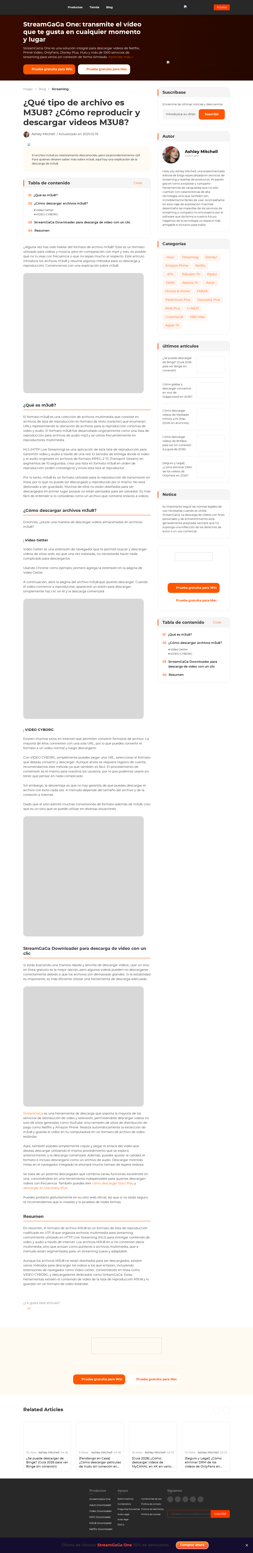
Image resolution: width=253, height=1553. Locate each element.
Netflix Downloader (101, 1529)
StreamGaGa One (99, 1499)
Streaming (60, 89)
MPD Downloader (100, 1517)
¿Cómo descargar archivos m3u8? (61, 203)
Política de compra (151, 1504)
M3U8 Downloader (100, 1523)
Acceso (222, 7)
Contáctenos (124, 1504)
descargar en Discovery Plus (45, 1188)
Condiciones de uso (151, 1499)
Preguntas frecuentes (129, 1509)
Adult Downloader (100, 1505)
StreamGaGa (33, 1113)
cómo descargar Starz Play (112, 1183)
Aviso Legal (123, 1514)
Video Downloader (100, 1511)
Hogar (28, 89)
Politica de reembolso (152, 1509)
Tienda (94, 7)
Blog (109, 7)
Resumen (41, 230)
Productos (75, 7)
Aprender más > (120, 57)
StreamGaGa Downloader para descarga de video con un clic (82, 222)
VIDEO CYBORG (47, 214)
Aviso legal (123, 1519)
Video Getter (45, 210)
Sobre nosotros (125, 1499)
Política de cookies (151, 1514)
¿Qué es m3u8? (46, 195)
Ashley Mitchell (43, 134)
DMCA (121, 1525)
